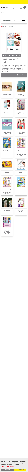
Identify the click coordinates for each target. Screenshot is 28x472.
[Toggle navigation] (23, 20)
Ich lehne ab (7, 469)
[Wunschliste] (21, 8)
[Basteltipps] (17, 8)
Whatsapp (5, 1)
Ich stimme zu (20, 469)
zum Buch (22, 75)
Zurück (4, 26)
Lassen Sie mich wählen (7, 466)
